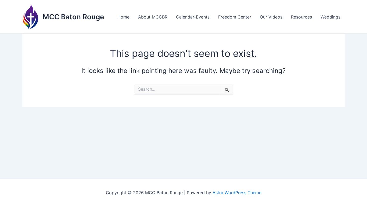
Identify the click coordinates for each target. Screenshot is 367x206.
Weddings (330, 17)
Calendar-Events (193, 17)
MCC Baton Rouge (73, 17)
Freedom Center (234, 17)
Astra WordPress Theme (237, 192)
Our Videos (271, 17)
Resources (301, 17)
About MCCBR (152, 17)
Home (123, 17)
